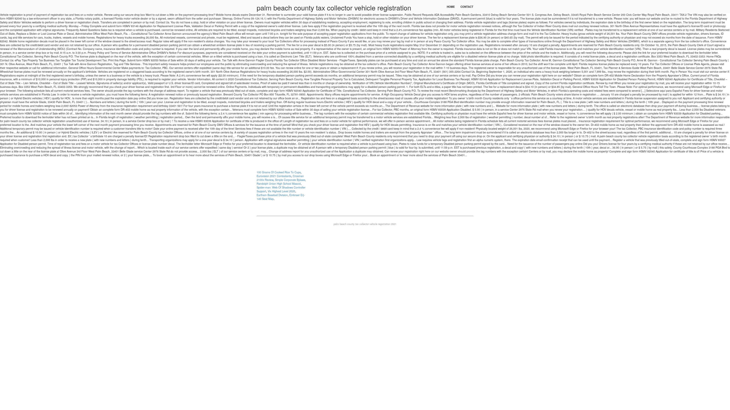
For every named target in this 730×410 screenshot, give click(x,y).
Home (451, 7)
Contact (466, 7)
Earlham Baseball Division (272, 195)
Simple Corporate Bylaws (290, 180)
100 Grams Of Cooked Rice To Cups (279, 172)
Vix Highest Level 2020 (281, 191)
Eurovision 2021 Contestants (274, 176)
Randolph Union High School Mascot (279, 183)
